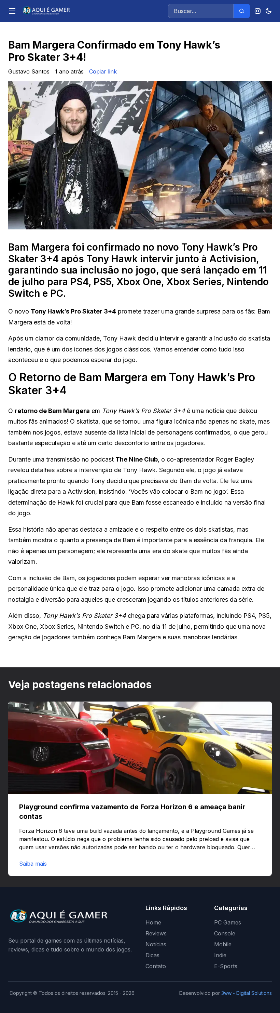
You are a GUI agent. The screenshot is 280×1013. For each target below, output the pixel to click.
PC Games (227, 922)
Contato (155, 966)
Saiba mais (33, 863)
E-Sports (225, 966)
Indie (220, 955)
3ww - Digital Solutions (246, 993)
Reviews (156, 933)
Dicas (152, 955)
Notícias (155, 944)
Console (224, 933)
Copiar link (103, 71)
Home (153, 922)
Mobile (223, 944)
